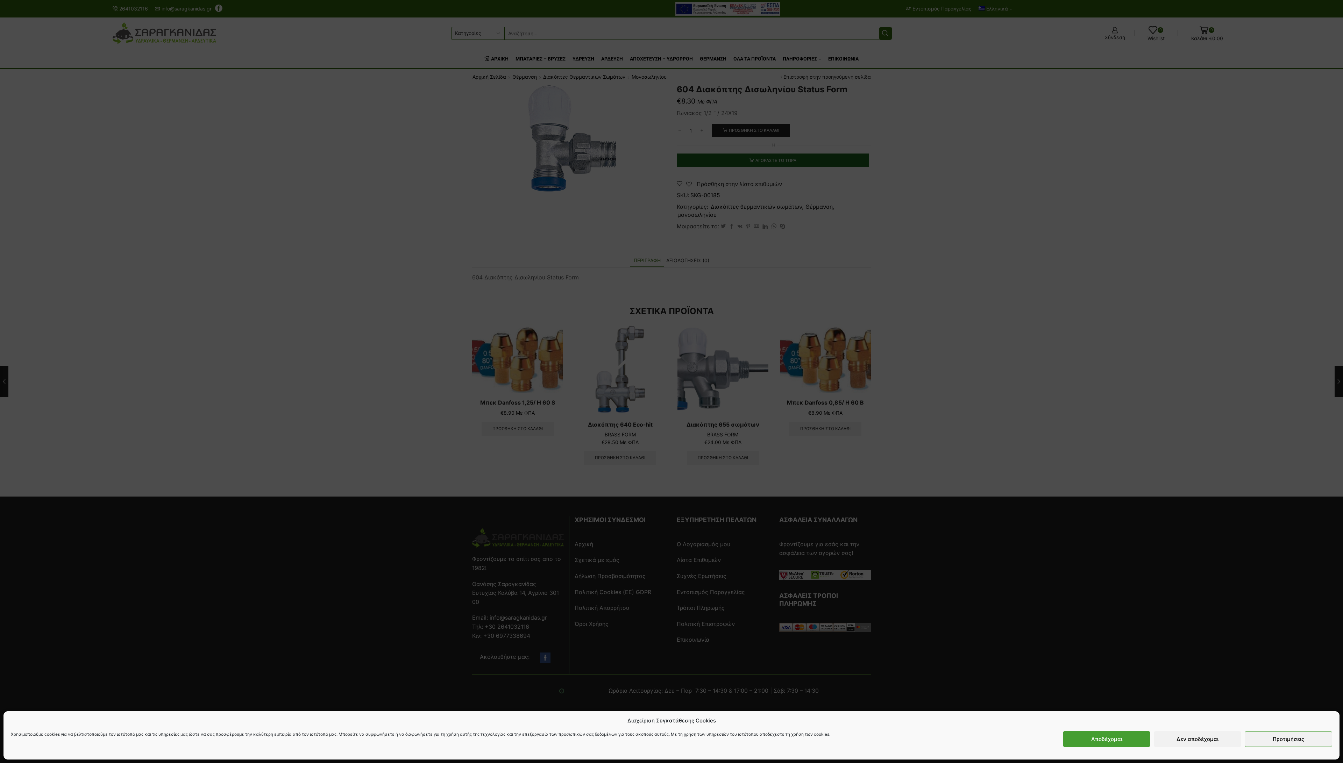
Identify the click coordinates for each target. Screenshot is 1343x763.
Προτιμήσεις (1288, 739)
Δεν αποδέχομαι (1197, 739)
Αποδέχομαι (1106, 739)
